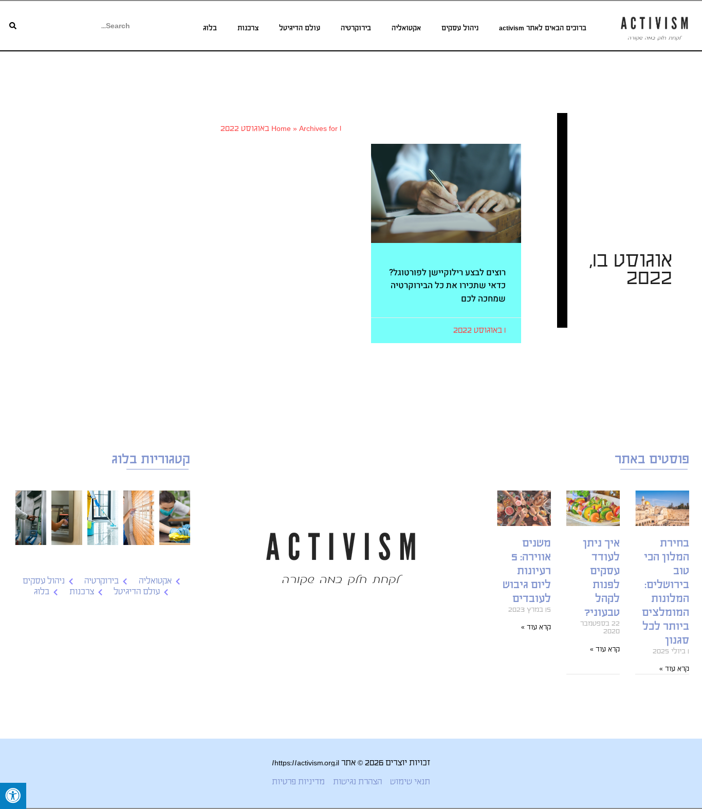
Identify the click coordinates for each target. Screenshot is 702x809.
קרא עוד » (674, 668)
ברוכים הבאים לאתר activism (542, 28)
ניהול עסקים (459, 28)
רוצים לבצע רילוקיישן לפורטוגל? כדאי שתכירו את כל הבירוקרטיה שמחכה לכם (447, 285)
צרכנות (247, 28)
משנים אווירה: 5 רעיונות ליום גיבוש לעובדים (527, 571)
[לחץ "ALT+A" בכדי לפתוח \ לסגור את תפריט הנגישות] (13, 796)
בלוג (210, 28)
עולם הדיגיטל (299, 28)
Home (281, 128)
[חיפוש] (13, 25)
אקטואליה (406, 28)
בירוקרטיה (356, 28)
